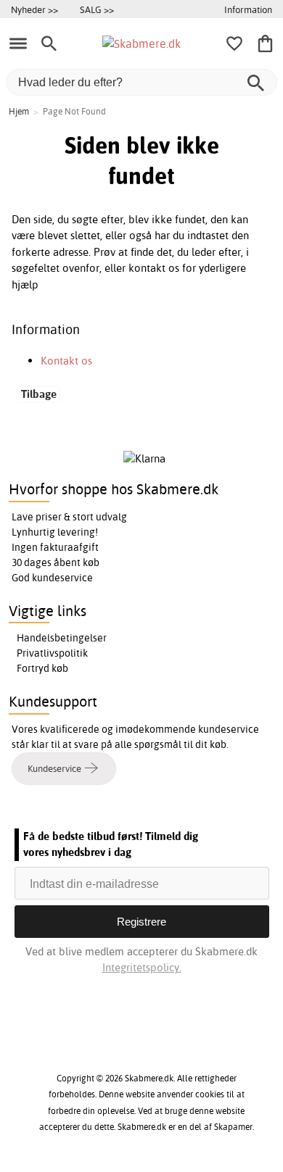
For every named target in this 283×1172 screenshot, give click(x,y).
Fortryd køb (42, 668)
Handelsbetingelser (62, 637)
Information (248, 9)
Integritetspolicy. (141, 967)
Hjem (19, 111)
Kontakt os (66, 360)
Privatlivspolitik (52, 653)
